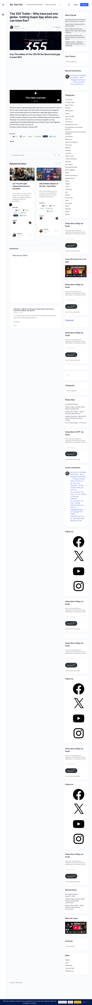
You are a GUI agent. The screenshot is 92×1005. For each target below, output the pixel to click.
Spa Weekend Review (71, 404)
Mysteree (16, 26)
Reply (15, 325)
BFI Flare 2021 (69, 110)
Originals (67, 184)
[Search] (69, 5)
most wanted (69, 164)
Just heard (68, 153)
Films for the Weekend (71, 142)
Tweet (30, 136)
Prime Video (68, 189)
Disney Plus (68, 119)
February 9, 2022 (19, 28)
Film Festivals (69, 136)
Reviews (67, 195)
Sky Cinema (68, 203)
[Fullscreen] (84, 275)
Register (67, 960)
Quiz (66, 192)
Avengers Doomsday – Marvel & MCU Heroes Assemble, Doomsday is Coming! (75, 418)
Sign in (76, 4)
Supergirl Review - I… (78, 510)
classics (67, 113)
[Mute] (81, 275)
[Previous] (56, 35)
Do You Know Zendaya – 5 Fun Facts (75, 423)
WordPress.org (69, 971)
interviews (68, 150)
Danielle (46, 229)
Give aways (68, 145)
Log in (67, 962)
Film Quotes (68, 139)
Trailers (67, 211)
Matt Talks (68, 161)
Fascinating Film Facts (71, 124)
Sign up (84, 4)
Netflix (67, 181)
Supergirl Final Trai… (77, 516)
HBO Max (68, 147)
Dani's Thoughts (69, 116)
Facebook (69, 320)
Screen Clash (69, 197)
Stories (67, 206)
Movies (22, 155)
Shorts (67, 200)
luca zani (73, 75)
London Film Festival (71, 159)
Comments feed (69, 968)
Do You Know (69, 122)
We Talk (67, 214)
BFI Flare (67, 108)
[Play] (67, 275)
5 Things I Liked (69, 102)
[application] (76, 271)
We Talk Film (16, 4)
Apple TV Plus (69, 105)
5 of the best (68, 99)
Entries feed (68, 965)
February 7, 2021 (18, 312)
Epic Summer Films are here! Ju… (77, 488)
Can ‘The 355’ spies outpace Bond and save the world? (21, 186)
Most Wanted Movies (71, 167)
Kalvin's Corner (69, 156)
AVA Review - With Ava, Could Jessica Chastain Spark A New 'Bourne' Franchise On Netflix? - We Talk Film (34, 309)
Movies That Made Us (71, 175)
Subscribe (70, 246)
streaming (68, 208)
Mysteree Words (69, 178)
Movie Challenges (70, 170)
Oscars (67, 186)
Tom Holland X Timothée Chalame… (78, 496)
